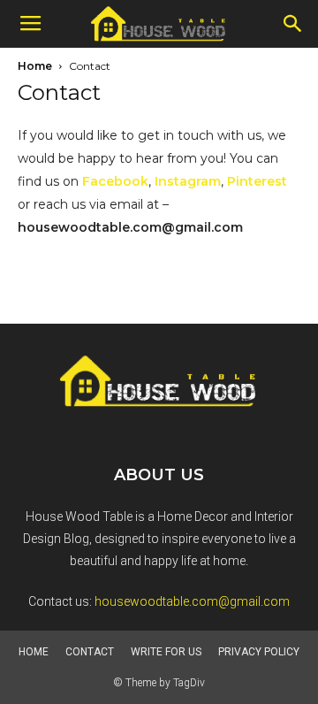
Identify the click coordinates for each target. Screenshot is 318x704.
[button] (293, 24)
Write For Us (166, 652)
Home (35, 66)
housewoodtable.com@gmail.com (192, 601)
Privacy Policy (258, 652)
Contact (89, 652)
